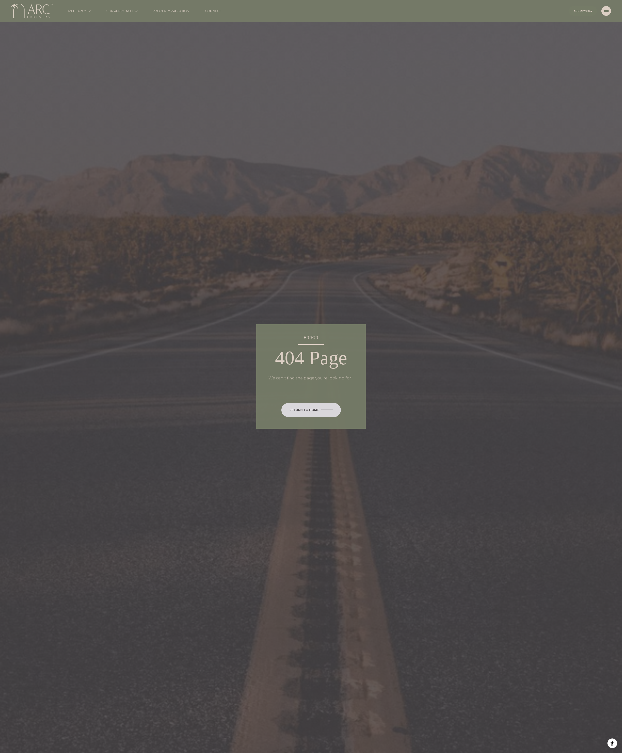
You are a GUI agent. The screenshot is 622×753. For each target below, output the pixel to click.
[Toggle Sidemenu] (606, 11)
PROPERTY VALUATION (171, 11)
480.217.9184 (583, 11)
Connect (213, 11)
